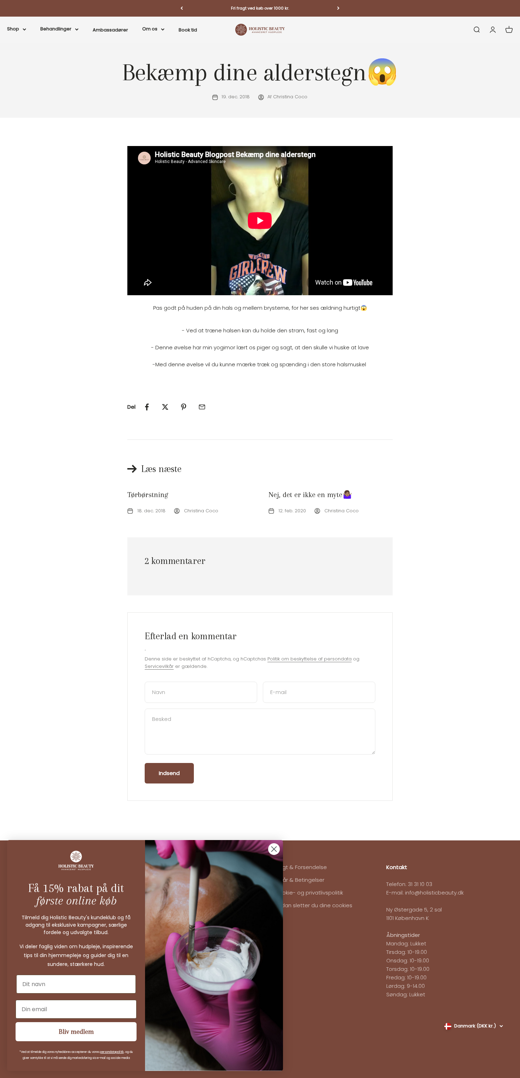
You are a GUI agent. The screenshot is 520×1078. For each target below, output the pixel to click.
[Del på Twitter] (165, 407)
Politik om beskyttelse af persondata (309, 658)
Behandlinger (55, 28)
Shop (13, 28)
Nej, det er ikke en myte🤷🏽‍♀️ (310, 494)
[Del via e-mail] (202, 407)
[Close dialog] (274, 849)
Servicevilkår (159, 666)
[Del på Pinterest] (184, 407)
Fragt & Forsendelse (301, 867)
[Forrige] (181, 8)
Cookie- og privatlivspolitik (309, 892)
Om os (149, 28)
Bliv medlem (76, 1032)
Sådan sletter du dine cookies (313, 905)
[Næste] (338, 8)
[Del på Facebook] (147, 407)
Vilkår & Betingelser (299, 880)
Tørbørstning (147, 494)
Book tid (188, 29)
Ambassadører (110, 29)
